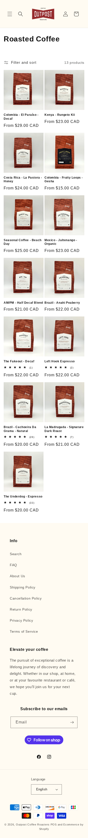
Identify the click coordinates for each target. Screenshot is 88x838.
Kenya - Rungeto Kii (59, 115)
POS (54, 824)
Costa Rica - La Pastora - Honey (23, 179)
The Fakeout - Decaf (19, 361)
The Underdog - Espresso (23, 496)
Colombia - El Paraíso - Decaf (21, 116)
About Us (17, 576)
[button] (9, 14)
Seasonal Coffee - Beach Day (23, 242)
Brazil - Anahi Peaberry (62, 302)
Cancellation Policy (26, 598)
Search (16, 554)
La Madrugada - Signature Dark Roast (64, 429)
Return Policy (21, 609)
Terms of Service (24, 631)
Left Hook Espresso (59, 361)
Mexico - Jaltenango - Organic (60, 242)
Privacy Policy (21, 620)
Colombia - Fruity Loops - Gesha (63, 179)
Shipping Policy (22, 587)
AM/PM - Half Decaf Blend (23, 302)
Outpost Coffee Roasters (33, 824)
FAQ (13, 565)
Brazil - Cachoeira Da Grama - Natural (20, 429)
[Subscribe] (71, 722)
